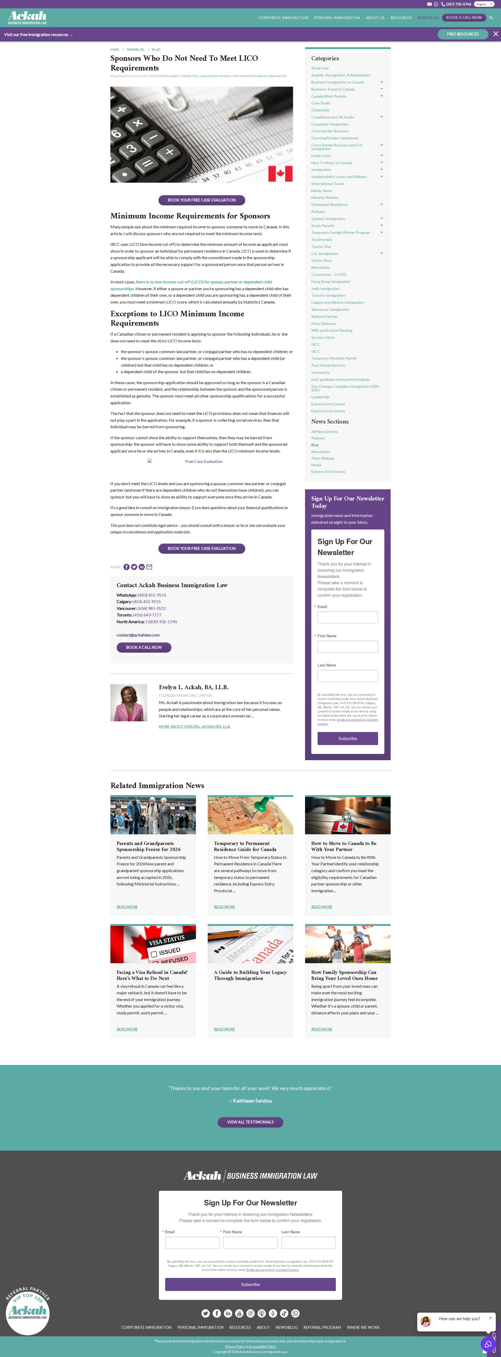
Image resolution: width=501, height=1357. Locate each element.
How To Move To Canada (331, 162)
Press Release (323, 458)
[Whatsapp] (295, 1315)
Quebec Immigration (328, 218)
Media (316, 465)
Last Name (327, 665)
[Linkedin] (228, 1315)
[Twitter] (206, 1315)
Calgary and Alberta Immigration (337, 302)
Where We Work (363, 1327)
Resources (401, 17)
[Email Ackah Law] (429, 4)
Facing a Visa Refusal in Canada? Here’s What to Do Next (152, 975)
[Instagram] (251, 1315)
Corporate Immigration (330, 124)
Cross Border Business (330, 131)
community (320, 372)
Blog (156, 49)
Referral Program (322, 1327)
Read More (127, 906)
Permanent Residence (329, 204)
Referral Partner (324, 316)
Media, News (321, 190)
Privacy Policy (235, 1346)
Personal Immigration (200, 1327)
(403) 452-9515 (152, 594)
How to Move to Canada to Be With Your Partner (344, 846)
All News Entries (324, 431)
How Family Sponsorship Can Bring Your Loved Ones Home (344, 975)
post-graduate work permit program (340, 379)
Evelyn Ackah (168, 76)
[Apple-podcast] (262, 1315)
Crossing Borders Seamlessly (335, 138)
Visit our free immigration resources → (38, 34)
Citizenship (320, 110)
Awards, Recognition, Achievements (341, 75)
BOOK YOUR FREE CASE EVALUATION (202, 200)
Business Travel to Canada (333, 89)
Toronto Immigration (328, 295)
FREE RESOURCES (463, 34)
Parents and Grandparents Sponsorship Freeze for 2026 (149, 846)
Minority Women (324, 197)
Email (322, 606)
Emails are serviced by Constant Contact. (272, 1269)
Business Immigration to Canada (337, 82)
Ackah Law (320, 68)
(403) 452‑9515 (147, 601)
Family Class (190, 76)
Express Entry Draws (328, 404)
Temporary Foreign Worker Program (340, 232)
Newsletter (320, 267)
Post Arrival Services (328, 365)
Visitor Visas (321, 260)
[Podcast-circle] (273, 1315)
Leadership (320, 397)
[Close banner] (496, 34)
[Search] (491, 17)
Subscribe (347, 738)
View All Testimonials (250, 1122)
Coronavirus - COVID (328, 274)
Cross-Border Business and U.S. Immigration (337, 147)
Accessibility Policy (262, 1346)
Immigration (321, 169)
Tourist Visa (321, 246)
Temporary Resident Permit (333, 358)
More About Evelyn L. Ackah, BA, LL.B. (195, 726)
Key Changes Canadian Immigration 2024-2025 (345, 388)
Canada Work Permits (329, 96)
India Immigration (325, 288)
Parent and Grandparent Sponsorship (261, 76)
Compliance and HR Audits (333, 117)
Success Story (323, 337)
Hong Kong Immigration (330, 281)
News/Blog (428, 17)
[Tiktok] (284, 1315)
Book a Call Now (464, 17)
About (263, 1327)
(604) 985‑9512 (152, 608)
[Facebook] (217, 1315)
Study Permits (323, 225)
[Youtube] (239, 1315)
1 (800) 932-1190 (161, 621)
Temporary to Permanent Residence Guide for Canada (245, 846)
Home (114, 49)
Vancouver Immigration (330, 309)
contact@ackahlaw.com (138, 634)
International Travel (327, 183)
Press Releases (323, 323)
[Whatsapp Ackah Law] (436, 4)
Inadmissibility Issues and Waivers (339, 176)
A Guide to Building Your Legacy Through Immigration (250, 975)
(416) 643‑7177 (147, 614)
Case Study (320, 103)
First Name (327, 636)
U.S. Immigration (324, 253)
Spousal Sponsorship (214, 76)
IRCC (315, 344)
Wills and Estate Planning (332, 330)
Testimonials (321, 239)
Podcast (318, 211)
